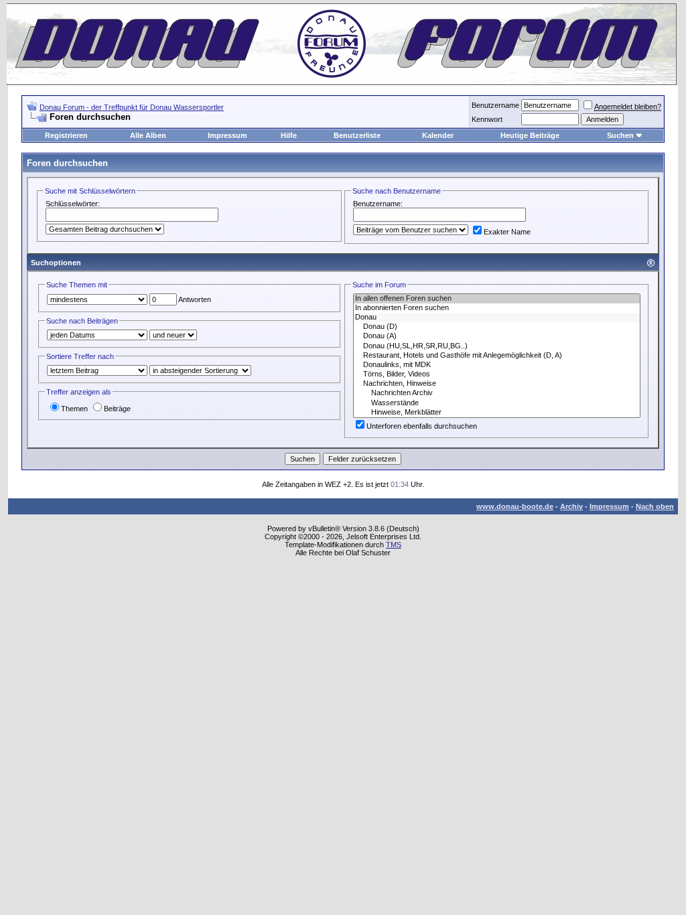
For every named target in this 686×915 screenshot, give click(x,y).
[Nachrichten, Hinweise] (497, 384)
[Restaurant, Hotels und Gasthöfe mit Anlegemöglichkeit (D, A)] (497, 355)
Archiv (571, 506)
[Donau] (497, 317)
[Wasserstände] (497, 403)
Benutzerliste (357, 135)
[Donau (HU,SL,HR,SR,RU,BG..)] (497, 346)
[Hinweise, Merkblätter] (497, 412)
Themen (74, 409)
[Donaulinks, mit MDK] (497, 365)
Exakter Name (507, 232)
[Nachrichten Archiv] (497, 393)
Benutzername (495, 105)
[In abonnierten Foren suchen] (497, 308)
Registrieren (66, 135)
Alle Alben (148, 135)
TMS (393, 545)
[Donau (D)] (497, 327)
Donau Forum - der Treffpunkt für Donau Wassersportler (132, 107)
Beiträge (117, 409)
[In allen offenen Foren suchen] (497, 298)
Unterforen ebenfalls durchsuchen (421, 426)
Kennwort (487, 119)
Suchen (620, 135)
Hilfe (289, 135)
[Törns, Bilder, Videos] (497, 374)
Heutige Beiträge (529, 135)
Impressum (227, 135)
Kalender (438, 135)
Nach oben (655, 506)
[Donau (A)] (497, 336)
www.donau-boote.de (514, 506)
